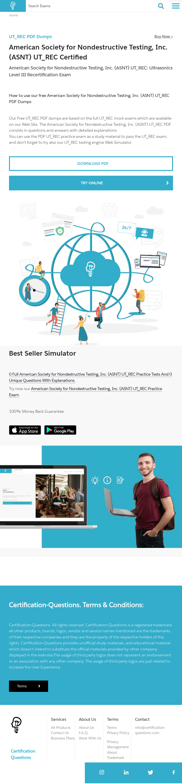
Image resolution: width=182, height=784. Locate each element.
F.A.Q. (83, 732)
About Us (86, 727)
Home (13, 15)
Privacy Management (118, 744)
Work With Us (90, 738)
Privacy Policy (118, 732)
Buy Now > (164, 36)
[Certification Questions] (13, 6)
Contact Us (60, 732)
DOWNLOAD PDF (93, 163)
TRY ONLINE (92, 182)
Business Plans (63, 738)
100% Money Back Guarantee (36, 411)
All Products (61, 727)
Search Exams (39, 6)
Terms (22, 686)
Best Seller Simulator (42, 353)
